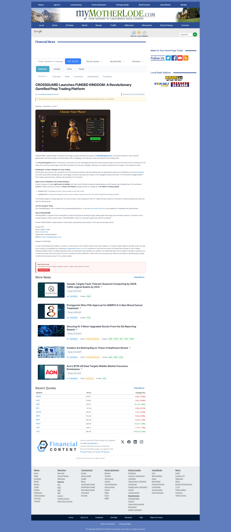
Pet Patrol (85, 493)
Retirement (89, 378)
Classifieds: (157, 470)
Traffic (113, 25)
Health (83, 479)
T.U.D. (177, 487)
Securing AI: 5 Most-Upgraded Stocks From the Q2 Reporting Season (101, 328)
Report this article (44, 270)
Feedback (99, 517)
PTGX (88, 317)
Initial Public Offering (92, 357)
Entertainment (99, 4)
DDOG (116, 339)
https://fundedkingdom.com (51, 237)
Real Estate (144, 4)
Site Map (113, 517)
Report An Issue (156, 517)
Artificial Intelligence (92, 339)
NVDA (38, 423)
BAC (37, 408)
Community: (87, 470)
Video (177, 481)
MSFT (38, 420)
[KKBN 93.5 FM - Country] (179, 83)
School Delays (166, 25)
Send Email (44, 232)
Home (71, 517)
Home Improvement (136, 504)
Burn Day (60, 473)
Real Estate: (134, 496)
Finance (131, 501)
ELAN (121, 357)
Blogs (83, 481)
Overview (57, 76)
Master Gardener (135, 510)
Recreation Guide (88, 490)
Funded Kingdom (138, 172)
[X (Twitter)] (122, 446)
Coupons (178, 493)
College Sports (63, 498)
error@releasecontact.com (75, 248)
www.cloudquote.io (90, 443)
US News (70, 25)
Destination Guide (88, 487)
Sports (57, 4)
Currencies (78, 76)
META (38, 416)
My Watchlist (115, 61)
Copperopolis (133, 493)
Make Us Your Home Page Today (167, 50)
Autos (154, 479)
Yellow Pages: (180, 495)
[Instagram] (141, 446)
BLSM (110, 357)
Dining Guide (122, 4)
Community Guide (88, 484)
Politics (36, 490)
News (41, 4)
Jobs (153, 473)
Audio (177, 473)
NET (121, 339)
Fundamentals (133, 498)
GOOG (38, 412)
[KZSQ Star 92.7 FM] (160, 83)
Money (99, 25)
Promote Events (158, 484)
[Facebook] (129, 446)
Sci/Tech (37, 498)
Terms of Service (107, 524)
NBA (59, 490)
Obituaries (147, 25)
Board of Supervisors (183, 484)
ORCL (38, 427)
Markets (43, 69)
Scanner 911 (180, 476)
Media (184, 4)
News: (37, 470)
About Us (84, 517)
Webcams (129, 25)
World (84, 25)
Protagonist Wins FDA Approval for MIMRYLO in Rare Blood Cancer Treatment (105, 307)
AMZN (38, 396)
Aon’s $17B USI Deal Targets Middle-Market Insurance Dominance (97, 368)
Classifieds (165, 4)
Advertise (128, 517)
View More (138, 277)
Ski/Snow (61, 479)
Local (41, 25)
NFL (58, 485)
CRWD (110, 339)
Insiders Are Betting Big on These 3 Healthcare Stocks (99, 347)
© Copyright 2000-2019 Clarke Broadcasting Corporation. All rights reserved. (115, 529)
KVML (107, 493)
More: (178, 470)
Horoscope (109, 479)
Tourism (185, 25)
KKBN (107, 498)
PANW (132, 339)
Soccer (60, 496)
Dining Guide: (134, 470)
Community (76, 4)
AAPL (38, 400)
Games (107, 481)
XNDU (89, 296)
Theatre (108, 476)
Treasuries (107, 76)
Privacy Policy (85, 452)
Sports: (60, 481)
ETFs (69, 69)
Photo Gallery (180, 490)
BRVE (116, 357)
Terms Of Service (102, 452)
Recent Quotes (92, 61)
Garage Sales (157, 490)
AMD (38, 404)
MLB (59, 487)
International (92, 76)
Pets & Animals (157, 493)
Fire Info (84, 495)
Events (83, 473)
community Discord (97, 208)
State (54, 25)
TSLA (38, 431)
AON (104, 378)
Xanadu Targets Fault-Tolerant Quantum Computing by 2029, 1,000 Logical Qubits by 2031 (102, 285)
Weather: (61, 470)
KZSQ (107, 495)
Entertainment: (112, 470)
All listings (132, 473)
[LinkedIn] (135, 446)
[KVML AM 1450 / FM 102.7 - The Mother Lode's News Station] (174, 77)
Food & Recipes (111, 484)
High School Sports (64, 501)
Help (141, 517)
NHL (59, 493)
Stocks (57, 69)
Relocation (132, 507)
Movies (107, 473)
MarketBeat (73, 296)
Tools (81, 69)
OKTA (126, 339)
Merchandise (157, 476)
